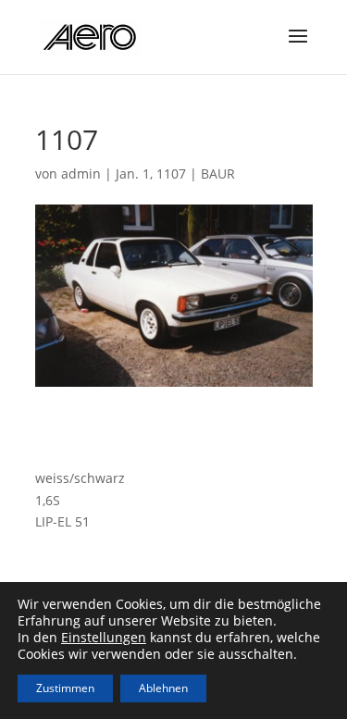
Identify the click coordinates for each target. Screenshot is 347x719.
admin (81, 173)
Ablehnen (163, 688)
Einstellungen (103, 637)
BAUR (218, 173)
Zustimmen (65, 688)
